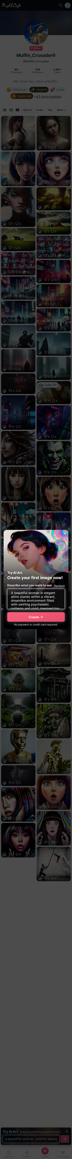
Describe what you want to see (29, 585)
